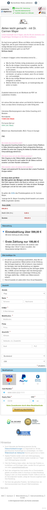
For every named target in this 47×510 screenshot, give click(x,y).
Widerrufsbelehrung (22, 496)
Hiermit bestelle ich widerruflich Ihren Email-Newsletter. (24, 280)
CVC (32, 397)
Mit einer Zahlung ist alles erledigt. (17, 235)
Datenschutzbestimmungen (13, 449)
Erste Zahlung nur (22, 241)
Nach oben (4, 488)
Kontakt (22, 498)
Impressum (10, 496)
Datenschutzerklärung (37, 496)
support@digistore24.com (20, 467)
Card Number (7, 389)
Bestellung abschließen (23, 409)
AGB (2, 496)
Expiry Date (6, 397)
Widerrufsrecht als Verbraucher (14, 453)
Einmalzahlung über (23, 231)
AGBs (13, 193)
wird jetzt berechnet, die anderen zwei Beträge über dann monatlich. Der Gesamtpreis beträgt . (21, 246)
